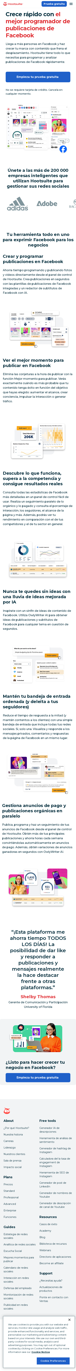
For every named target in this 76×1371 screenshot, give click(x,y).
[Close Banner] (69, 1320)
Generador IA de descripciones (49, 1129)
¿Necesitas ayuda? (50, 1280)
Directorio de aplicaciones (55, 1256)
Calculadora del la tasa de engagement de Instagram (54, 1162)
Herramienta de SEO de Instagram (54, 1174)
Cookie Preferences (53, 1360)
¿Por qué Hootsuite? (16, 1128)
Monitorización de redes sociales (18, 1296)
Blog (42, 1237)
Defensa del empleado (18, 1288)
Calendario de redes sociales (16, 1269)
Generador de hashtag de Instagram (55, 1150)
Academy (45, 1230)
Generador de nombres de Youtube (55, 1194)
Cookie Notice (40, 1352)
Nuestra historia (13, 1134)
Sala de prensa (12, 1160)
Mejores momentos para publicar (19, 1259)
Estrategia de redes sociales (16, 1236)
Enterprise (10, 1210)
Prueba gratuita (54, 3)
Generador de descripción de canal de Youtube (55, 1205)
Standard (9, 1191)
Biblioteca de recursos (53, 1243)
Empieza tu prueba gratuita (38, 77)
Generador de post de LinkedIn (52, 1184)
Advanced (10, 1204)
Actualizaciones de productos (50, 1289)
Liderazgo (10, 1147)
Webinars (45, 1250)
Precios (8, 1184)
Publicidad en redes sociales (16, 1306)
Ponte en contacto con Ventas (53, 1299)
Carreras (8, 1141)
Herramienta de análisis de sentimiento (55, 1140)
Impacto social (13, 1167)
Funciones (10, 1217)
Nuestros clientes (14, 1154)
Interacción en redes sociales (16, 1279)
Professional (11, 1197)
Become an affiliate (51, 1263)
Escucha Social (13, 1251)
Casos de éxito (48, 1224)
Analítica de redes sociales (20, 1244)
